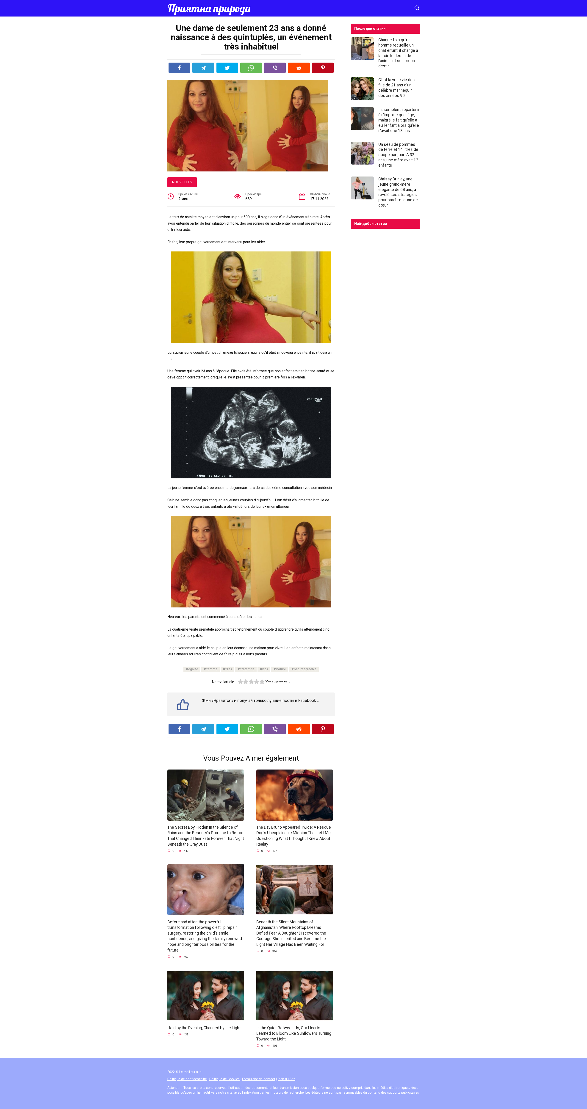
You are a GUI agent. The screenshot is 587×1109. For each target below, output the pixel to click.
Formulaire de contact (258, 1079)
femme (211, 669)
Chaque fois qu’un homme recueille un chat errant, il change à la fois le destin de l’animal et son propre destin (398, 53)
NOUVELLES (182, 182)
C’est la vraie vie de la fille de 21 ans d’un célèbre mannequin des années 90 (397, 87)
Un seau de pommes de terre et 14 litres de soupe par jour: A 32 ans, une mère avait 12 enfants (398, 154)
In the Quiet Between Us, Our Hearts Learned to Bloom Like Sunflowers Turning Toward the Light (293, 1033)
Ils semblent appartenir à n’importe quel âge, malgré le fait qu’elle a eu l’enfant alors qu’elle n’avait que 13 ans (399, 120)
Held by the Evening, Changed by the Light (204, 1027)
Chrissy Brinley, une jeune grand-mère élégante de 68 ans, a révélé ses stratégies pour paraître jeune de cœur (398, 192)
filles (228, 669)
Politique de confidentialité (187, 1079)
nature (281, 669)
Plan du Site (286, 1079)
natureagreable (305, 669)
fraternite (247, 669)
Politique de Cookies (224, 1079)
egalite (193, 669)
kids (265, 669)
